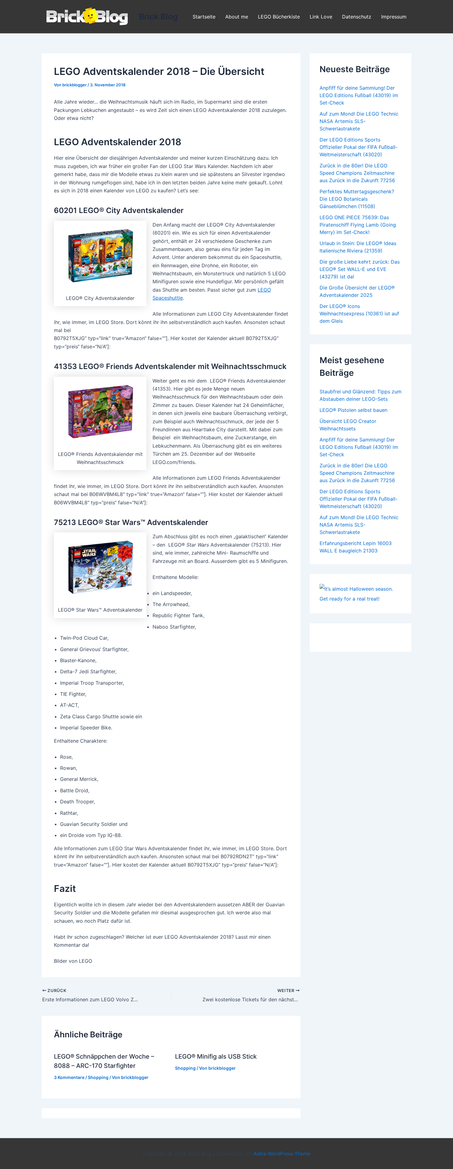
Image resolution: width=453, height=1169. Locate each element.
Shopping (98, 1077)
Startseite (204, 17)
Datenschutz (356, 17)
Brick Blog (158, 16)
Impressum (393, 17)
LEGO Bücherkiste (279, 17)
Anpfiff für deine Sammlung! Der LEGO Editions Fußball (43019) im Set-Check (359, 95)
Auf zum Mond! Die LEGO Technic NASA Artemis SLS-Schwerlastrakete (359, 121)
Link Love (321, 17)
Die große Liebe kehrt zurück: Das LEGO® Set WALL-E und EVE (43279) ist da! (360, 269)
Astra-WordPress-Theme (282, 1154)
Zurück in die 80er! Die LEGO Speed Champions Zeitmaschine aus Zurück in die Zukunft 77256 (357, 172)
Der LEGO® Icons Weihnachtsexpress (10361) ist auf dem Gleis (359, 313)
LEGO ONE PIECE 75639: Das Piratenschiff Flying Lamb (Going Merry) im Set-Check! (358, 224)
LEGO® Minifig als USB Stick (216, 1056)
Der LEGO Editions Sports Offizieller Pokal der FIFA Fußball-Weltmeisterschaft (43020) (359, 147)
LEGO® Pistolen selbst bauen (353, 410)
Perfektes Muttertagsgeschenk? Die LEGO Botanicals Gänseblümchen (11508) (357, 198)
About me (236, 17)
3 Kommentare (69, 1077)
